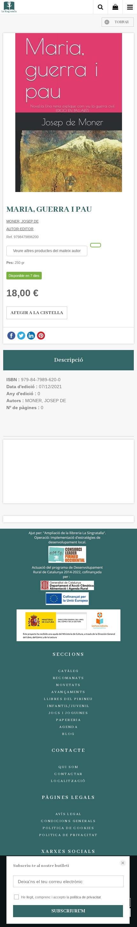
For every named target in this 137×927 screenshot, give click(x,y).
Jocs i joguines (68, 713)
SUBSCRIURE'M (68, 911)
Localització (68, 781)
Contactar (68, 774)
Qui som (68, 767)
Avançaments (68, 692)
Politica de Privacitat (68, 835)
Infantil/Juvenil (68, 706)
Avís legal (68, 814)
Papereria (68, 720)
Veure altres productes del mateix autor (47, 251)
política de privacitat (85, 897)
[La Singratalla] (9, 8)
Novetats (68, 685)
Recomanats (68, 678)
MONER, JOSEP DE (22, 221)
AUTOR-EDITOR (19, 229)
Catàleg (68, 671)
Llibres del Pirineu (68, 699)
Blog (68, 734)
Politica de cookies (69, 828)
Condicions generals (68, 821)
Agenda (68, 727)
